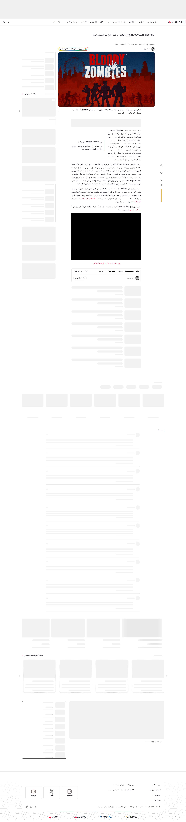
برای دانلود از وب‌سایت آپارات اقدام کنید (106, 263)
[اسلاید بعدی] (19, 111)
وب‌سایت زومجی (135, 210)
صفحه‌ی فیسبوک (88, 198)
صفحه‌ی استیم (136, 202)
